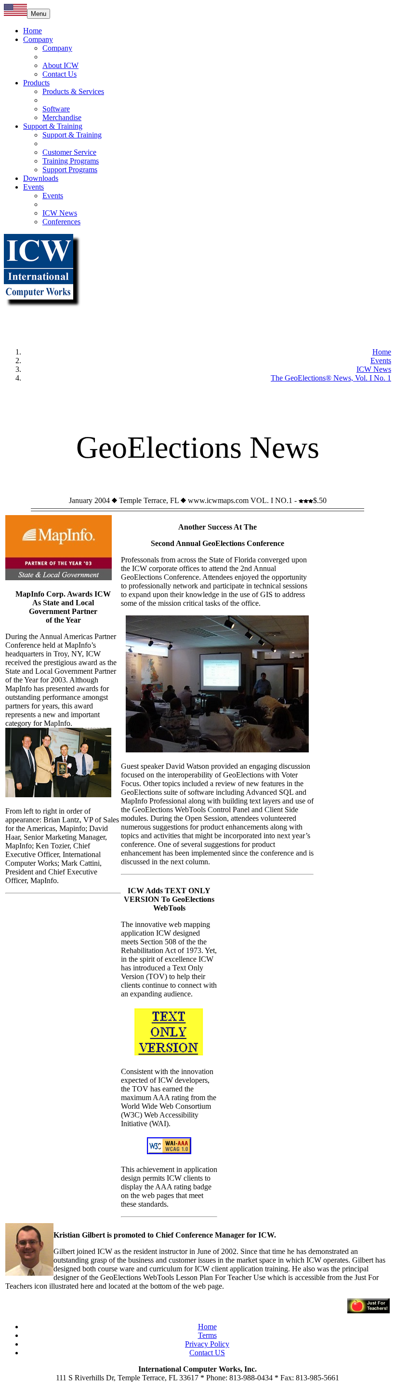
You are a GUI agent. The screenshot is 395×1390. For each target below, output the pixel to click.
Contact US (207, 1353)
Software (56, 109)
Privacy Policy (207, 1344)
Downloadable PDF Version (198, 394)
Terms (207, 1335)
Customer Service (69, 152)
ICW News (59, 213)
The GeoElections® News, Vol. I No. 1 (331, 378)
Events (33, 187)
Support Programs (69, 169)
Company (38, 39)
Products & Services (73, 91)
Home (32, 31)
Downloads (40, 178)
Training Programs (70, 161)
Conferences (61, 222)
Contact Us (59, 74)
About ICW (60, 65)
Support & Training (52, 126)
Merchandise (61, 117)
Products (36, 83)
